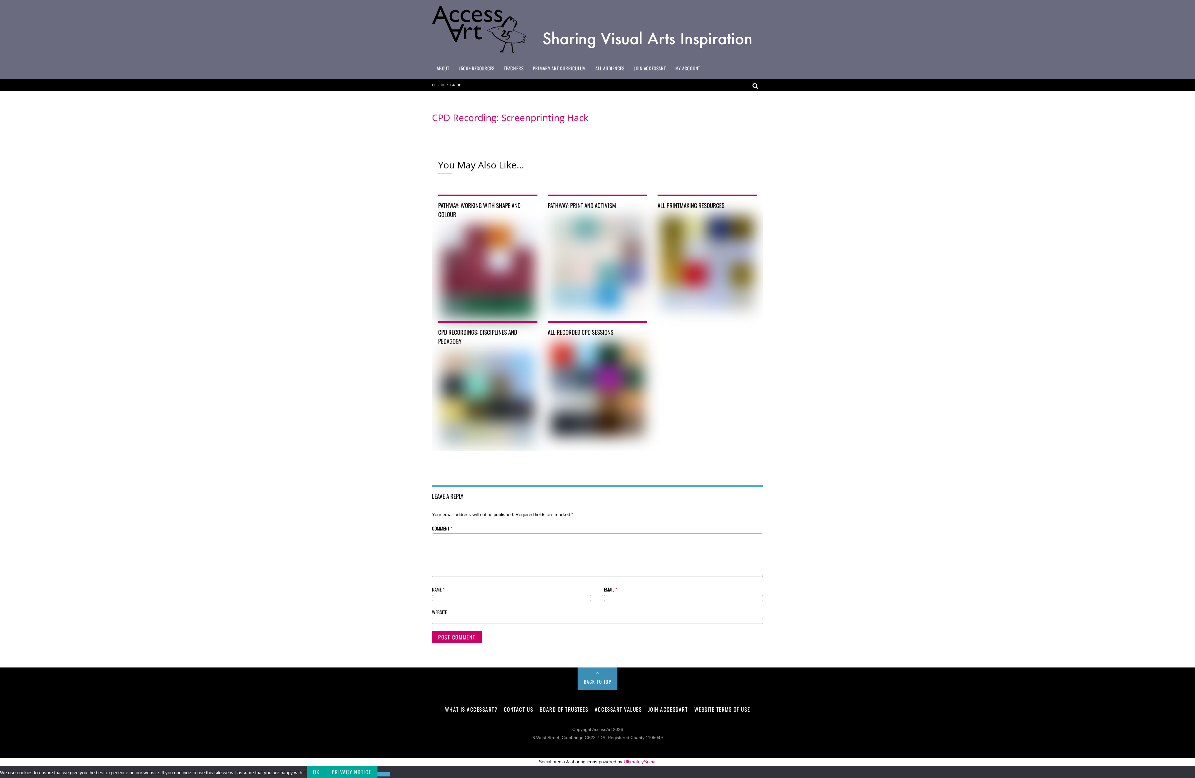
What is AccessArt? (471, 709)
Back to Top (598, 681)
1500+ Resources (476, 68)
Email (610, 589)
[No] (383, 774)
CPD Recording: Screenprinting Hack (510, 117)
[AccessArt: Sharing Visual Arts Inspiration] (597, 53)
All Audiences (610, 68)
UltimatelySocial (640, 761)
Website (439, 612)
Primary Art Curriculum (559, 68)
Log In (438, 85)
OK (316, 772)
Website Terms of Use (722, 709)
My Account (688, 68)
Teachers (513, 68)
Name (438, 589)
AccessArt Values (618, 709)
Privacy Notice (351, 772)
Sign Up (454, 85)
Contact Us (518, 709)
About (443, 68)
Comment (442, 528)
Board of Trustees (564, 709)
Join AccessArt (650, 68)
